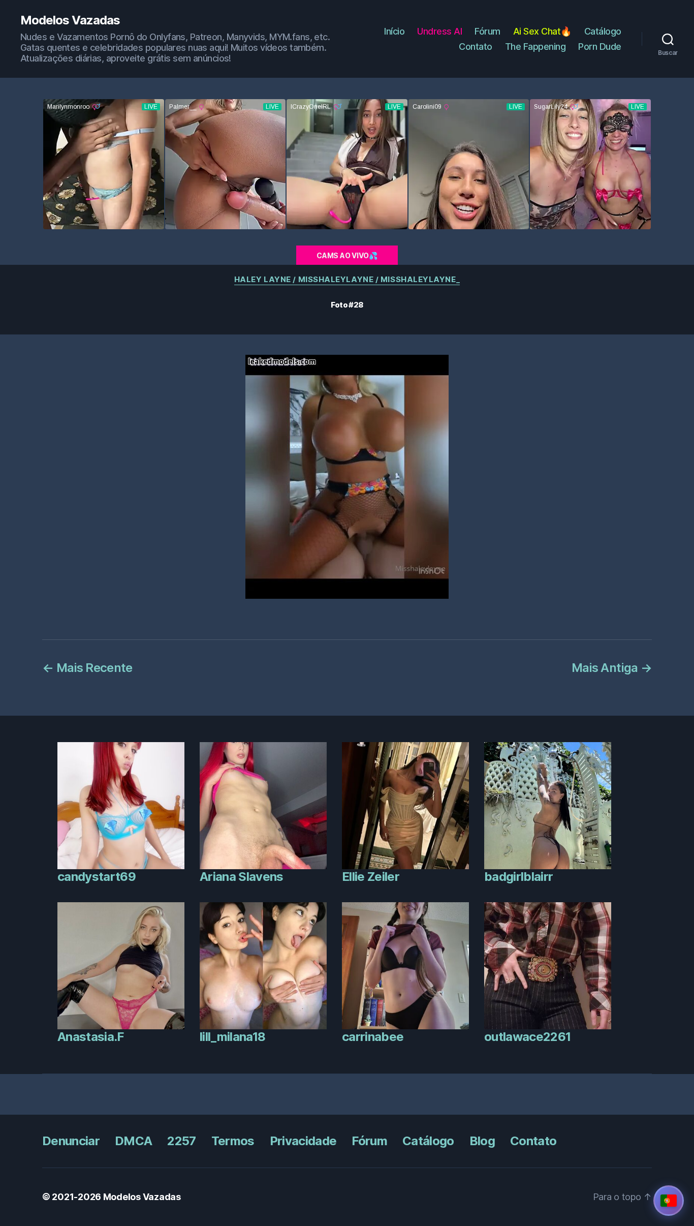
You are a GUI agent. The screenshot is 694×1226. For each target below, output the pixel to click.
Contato (475, 46)
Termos (233, 1140)
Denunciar (71, 1140)
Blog (482, 1140)
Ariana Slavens (241, 876)
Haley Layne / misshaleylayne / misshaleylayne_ (347, 279)
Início (394, 31)
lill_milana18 (232, 1036)
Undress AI (439, 31)
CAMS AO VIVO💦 (347, 255)
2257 (181, 1140)
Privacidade (303, 1140)
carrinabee (372, 1036)
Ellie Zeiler (370, 876)
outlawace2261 (527, 1036)
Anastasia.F (90, 1036)
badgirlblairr (518, 876)
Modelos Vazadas (70, 20)
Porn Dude (599, 46)
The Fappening (535, 46)
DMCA (133, 1140)
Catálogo (602, 31)
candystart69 (96, 876)
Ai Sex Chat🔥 (542, 31)
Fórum (487, 31)
